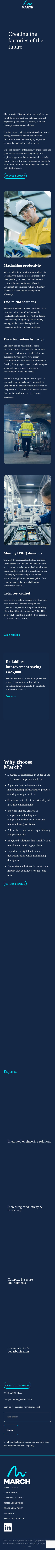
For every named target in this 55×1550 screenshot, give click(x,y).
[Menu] (6, 4)
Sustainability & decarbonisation (18, 1349)
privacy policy (27, 1445)
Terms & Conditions (13, 1503)
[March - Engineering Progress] (27, 4)
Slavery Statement (13, 1498)
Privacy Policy (11, 1487)
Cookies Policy (11, 1493)
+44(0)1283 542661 (13, 1393)
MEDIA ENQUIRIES (14, 1518)
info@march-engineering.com (18, 1399)
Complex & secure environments (20, 1281)
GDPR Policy (10, 1513)
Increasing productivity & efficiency (25, 1208)
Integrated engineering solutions (29, 1141)
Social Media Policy (13, 1508)
